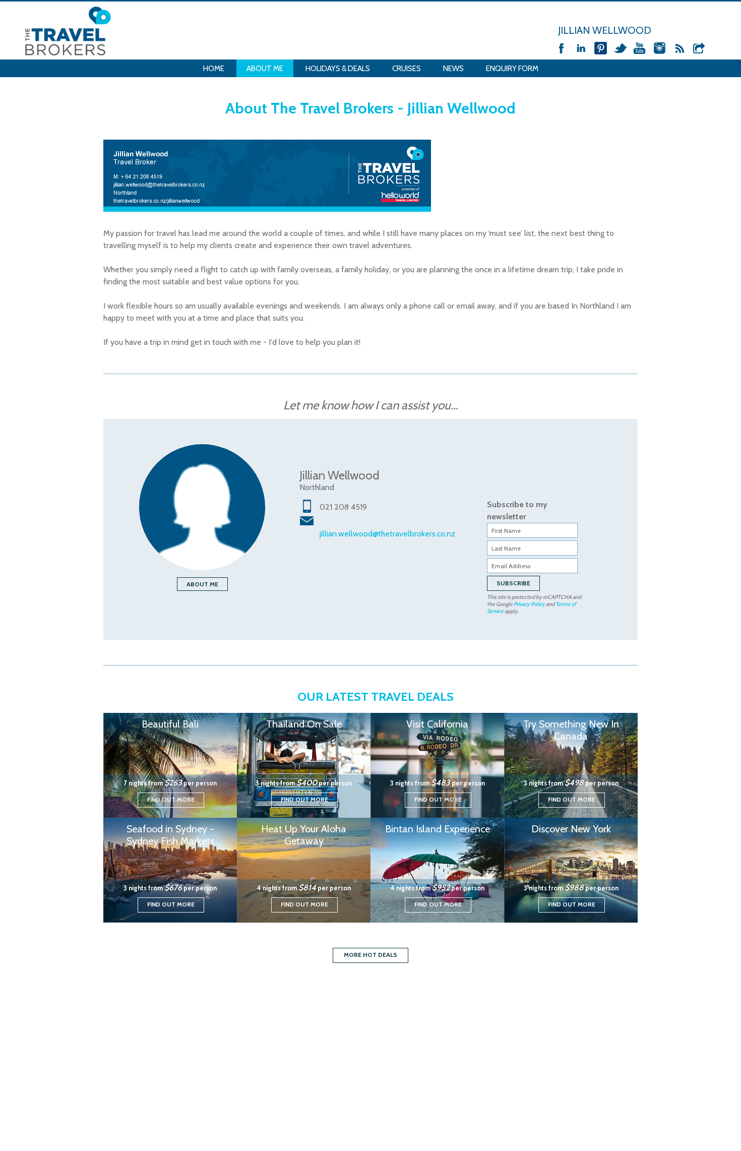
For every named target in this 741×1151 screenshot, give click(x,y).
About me (202, 584)
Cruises (406, 68)
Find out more (171, 799)
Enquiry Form (512, 68)
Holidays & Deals (337, 68)
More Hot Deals (370, 954)
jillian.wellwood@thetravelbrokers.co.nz (387, 533)
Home (213, 68)
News (453, 68)
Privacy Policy (529, 604)
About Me (264, 68)
